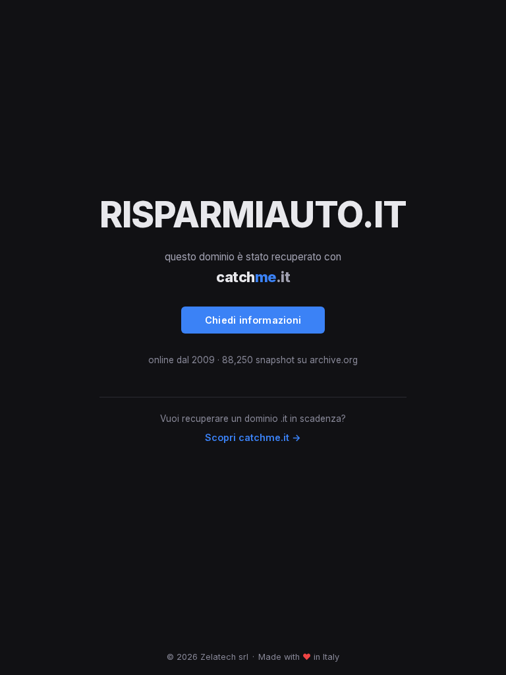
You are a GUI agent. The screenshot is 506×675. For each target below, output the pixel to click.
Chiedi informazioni (253, 320)
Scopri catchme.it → (253, 437)
